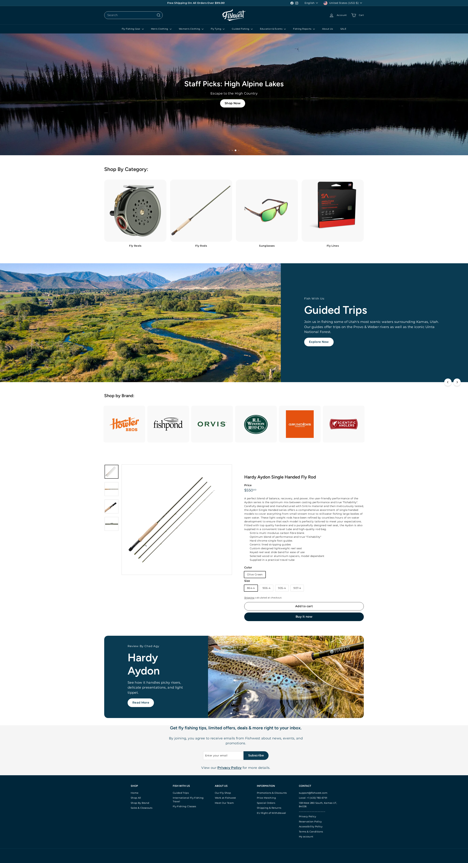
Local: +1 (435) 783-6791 (313, 797)
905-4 (282, 588)
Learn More (318, 337)
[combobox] (133, 15)
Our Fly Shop (223, 792)
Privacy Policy (307, 816)
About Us (327, 28)
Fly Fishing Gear (131, 28)
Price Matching (266, 797)
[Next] (457, 382)
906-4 (266, 588)
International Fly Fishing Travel (188, 799)
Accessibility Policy (310, 826)
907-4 (297, 588)
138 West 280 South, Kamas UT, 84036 (318, 804)
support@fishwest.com (313, 792)
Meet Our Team (224, 802)
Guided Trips (181, 792)
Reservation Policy (310, 821)
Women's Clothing (190, 28)
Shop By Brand (140, 802)
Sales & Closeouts (141, 807)
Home (134, 792)
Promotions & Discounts (272, 792)
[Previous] (448, 382)
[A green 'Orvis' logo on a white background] (212, 424)
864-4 (251, 588)
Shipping (249, 597)
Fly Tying (216, 28)
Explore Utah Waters (148, 705)
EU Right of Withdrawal (271, 812)
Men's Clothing (160, 28)
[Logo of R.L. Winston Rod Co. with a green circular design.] (256, 424)
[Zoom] (177, 520)
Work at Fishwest (225, 797)
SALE (343, 28)
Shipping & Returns (269, 807)
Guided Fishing (241, 28)
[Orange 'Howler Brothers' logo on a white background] (124, 424)
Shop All (136, 797)
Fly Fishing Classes (184, 806)
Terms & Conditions (311, 831)
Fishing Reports (302, 28)
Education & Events (271, 28)
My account (306, 836)
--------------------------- (312, 811)
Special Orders (266, 802)
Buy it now (304, 616)
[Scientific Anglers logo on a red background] (343, 424)
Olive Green (255, 574)
